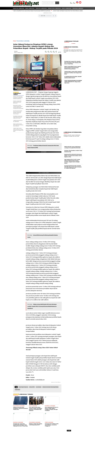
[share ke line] (57, 52)
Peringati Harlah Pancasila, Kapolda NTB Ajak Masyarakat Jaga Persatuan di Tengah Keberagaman (73, 167)
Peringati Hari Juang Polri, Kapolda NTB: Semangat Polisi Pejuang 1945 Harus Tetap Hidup (72, 62)
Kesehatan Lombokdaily (18, 8)
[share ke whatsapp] (51, 52)
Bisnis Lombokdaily (30, 8)
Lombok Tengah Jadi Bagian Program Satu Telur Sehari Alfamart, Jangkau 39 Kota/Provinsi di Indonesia (74, 10)
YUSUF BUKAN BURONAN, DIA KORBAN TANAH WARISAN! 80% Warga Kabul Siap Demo (73, 81)
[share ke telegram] (54, 52)
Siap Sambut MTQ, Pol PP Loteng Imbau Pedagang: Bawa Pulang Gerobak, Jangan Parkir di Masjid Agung (72, 161)
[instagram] (77, 3)
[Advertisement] (47, 442)
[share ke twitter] (49, 52)
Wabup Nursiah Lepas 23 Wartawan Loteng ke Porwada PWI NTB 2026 (72, 147)
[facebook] (71, 3)
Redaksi (16, 51)
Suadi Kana (17, 389)
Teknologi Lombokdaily (41, 8)
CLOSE (68, 430)
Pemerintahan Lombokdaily (54, 8)
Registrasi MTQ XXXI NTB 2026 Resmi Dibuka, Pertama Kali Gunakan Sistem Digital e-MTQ (73, 155)
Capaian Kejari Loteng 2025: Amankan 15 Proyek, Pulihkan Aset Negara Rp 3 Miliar (73, 72)
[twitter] (74, 3)
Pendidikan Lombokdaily (78, 8)
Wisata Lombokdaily (66, 8)
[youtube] (80, 3)
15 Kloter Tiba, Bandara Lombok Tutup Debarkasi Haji (73, 151)
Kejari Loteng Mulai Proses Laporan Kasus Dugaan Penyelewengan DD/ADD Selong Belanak (31, 10)
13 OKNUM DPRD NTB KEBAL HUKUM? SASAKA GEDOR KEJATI (73, 77)
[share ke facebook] (46, 52)
